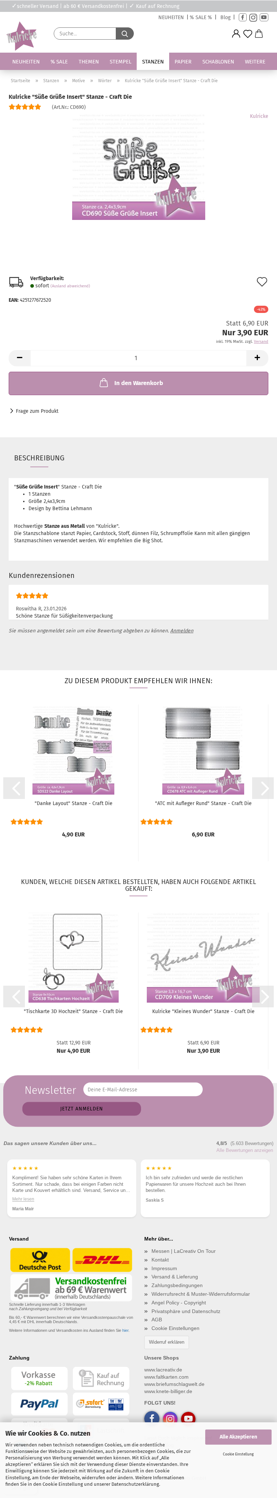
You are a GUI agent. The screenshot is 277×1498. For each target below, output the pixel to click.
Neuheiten (26, 61)
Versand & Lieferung (174, 1277)
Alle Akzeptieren (238, 1437)
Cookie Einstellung (238, 1454)
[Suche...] (125, 33)
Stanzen (153, 61)
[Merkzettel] (248, 34)
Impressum (164, 1268)
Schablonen (218, 61)
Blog (225, 17)
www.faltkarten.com (166, 1377)
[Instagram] (253, 17)
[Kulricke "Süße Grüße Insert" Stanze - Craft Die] (138, 167)
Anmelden (181, 631)
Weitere (255, 61)
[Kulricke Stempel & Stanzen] (20, 36)
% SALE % (201, 17)
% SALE (59, 61)
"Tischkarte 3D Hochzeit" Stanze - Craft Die (73, 1011)
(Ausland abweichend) (70, 286)
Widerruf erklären (166, 1342)
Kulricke (259, 116)
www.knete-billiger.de (168, 1391)
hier (125, 1330)
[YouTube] (264, 17)
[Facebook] (243, 17)
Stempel (120, 61)
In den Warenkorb (138, 383)
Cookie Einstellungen (175, 1328)
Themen (89, 61)
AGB (156, 1319)
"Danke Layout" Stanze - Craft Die (74, 803)
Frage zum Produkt (37, 411)
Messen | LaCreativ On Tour (183, 1251)
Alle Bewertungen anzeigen (244, 1150)
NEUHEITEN (171, 17)
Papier (183, 61)
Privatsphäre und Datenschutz (185, 1311)
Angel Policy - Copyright (178, 1302)
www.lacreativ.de (163, 1370)
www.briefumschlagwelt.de (174, 1384)
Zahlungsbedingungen (177, 1285)
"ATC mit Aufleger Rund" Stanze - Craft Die (203, 803)
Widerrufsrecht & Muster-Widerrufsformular (200, 1294)
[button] (236, 34)
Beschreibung (39, 458)
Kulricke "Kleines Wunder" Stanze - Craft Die (203, 1011)
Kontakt (160, 1260)
